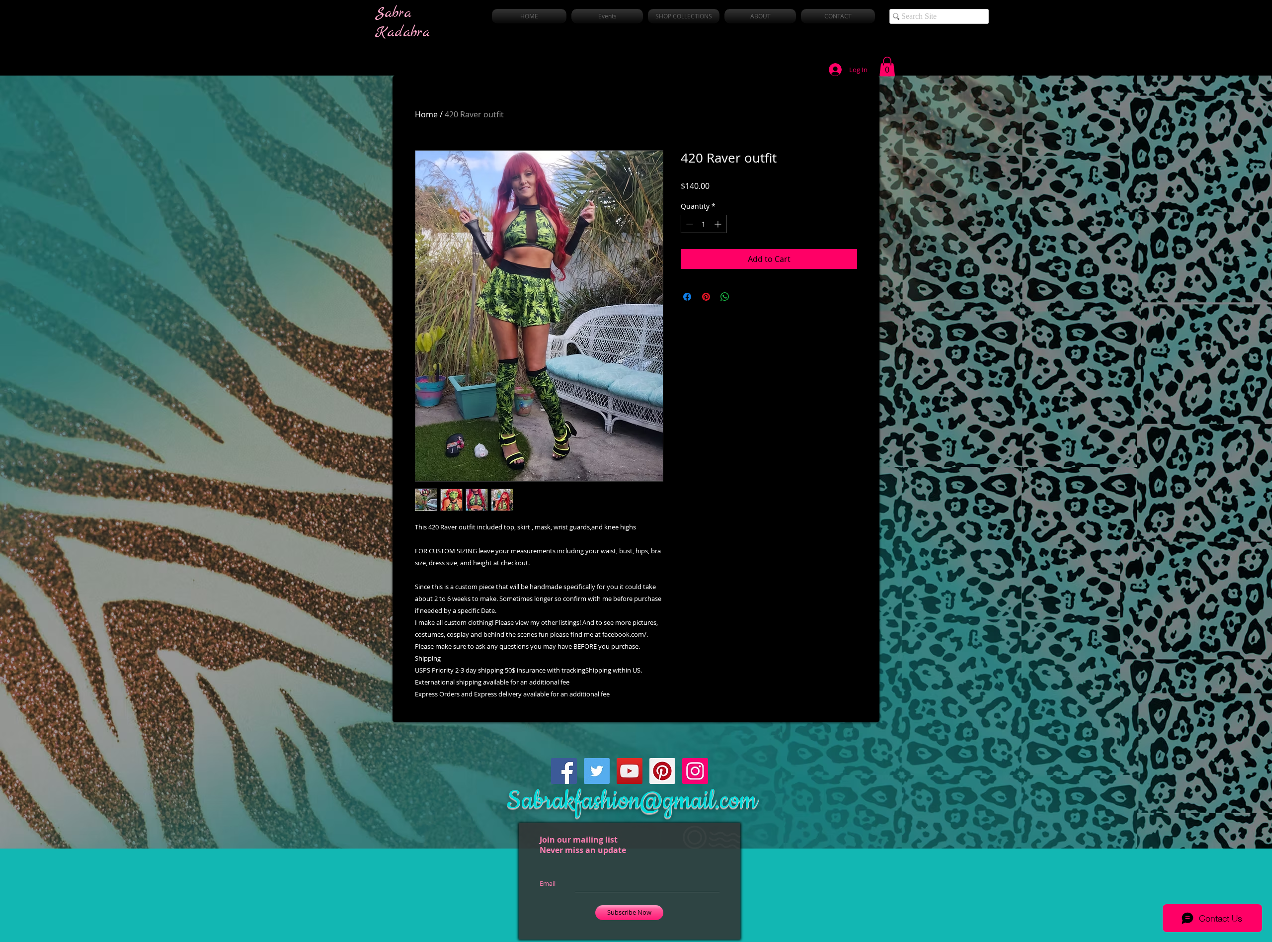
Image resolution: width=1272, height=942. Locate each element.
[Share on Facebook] (687, 297)
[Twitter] (597, 771)
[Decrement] (688, 224)
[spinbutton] (704, 224)
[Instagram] (695, 771)
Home (426, 114)
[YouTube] (629, 771)
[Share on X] (744, 297)
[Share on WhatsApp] (725, 297)
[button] (887, 66)
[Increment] (719, 224)
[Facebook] (564, 771)
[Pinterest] (662, 771)
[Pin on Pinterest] (706, 297)
